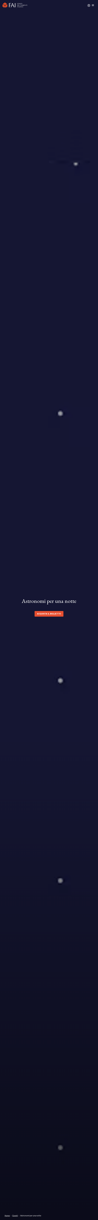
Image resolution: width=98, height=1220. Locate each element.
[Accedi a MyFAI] (89, 5)
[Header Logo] (15, 5)
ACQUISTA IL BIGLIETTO (49, 614)
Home (7, 1216)
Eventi (15, 1216)
